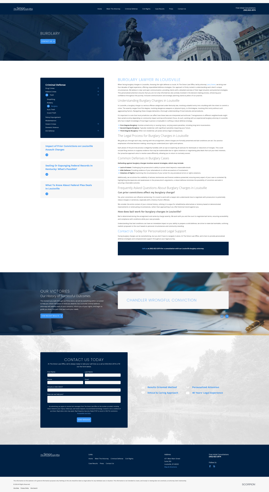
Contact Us (125, 231)
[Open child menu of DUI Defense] (98, 130)
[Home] (23, 8)
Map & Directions (170, 467)
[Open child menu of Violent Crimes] (98, 124)
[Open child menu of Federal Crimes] (98, 91)
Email (87, 379)
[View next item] (227, 316)
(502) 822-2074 (249, 10)
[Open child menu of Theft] (98, 95)
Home (91, 458)
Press (102, 463)
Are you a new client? (55, 387)
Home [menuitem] (100, 9)
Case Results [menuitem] (159, 9)
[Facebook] (210, 466)
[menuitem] (71, 88)
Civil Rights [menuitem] (146, 9)
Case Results (93, 463)
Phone (49, 379)
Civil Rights (129, 458)
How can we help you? (55, 394)
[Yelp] (214, 466)
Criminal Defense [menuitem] (131, 9)
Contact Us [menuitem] (182, 9)
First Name (51, 372)
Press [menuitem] (171, 9)
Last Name (89, 372)
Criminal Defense (117, 458)
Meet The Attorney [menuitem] (113, 9)
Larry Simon (211, 84)
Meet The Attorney (102, 458)
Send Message (84, 420)
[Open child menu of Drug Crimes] (98, 88)
